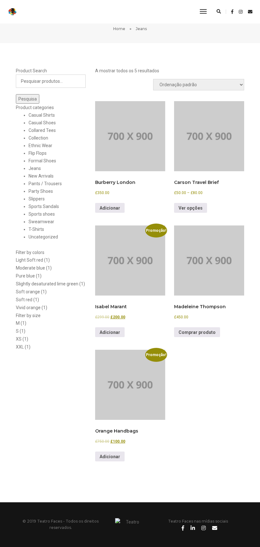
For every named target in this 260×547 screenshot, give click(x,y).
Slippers (37, 198)
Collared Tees (42, 130)
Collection (38, 137)
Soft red (24, 299)
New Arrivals (41, 176)
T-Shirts (36, 229)
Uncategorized (43, 236)
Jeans (35, 168)
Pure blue (25, 275)
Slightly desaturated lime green (47, 283)
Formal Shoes (42, 160)
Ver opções (191, 208)
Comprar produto (197, 332)
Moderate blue (30, 267)
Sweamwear (41, 221)
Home (119, 28)
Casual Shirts (42, 115)
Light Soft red (29, 260)
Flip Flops (38, 153)
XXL (20, 346)
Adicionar (110, 208)
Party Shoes (41, 191)
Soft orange (28, 291)
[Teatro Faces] (16, 11)
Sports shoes (42, 214)
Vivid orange (28, 307)
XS (19, 339)
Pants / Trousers (45, 183)
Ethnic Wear (40, 145)
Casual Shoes (42, 122)
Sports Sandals (44, 206)
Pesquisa (27, 98)
